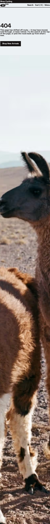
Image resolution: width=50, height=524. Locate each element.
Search (30, 5)
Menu (47, 5)
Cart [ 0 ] (39, 5)
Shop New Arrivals (10, 44)
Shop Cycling (6, 1)
